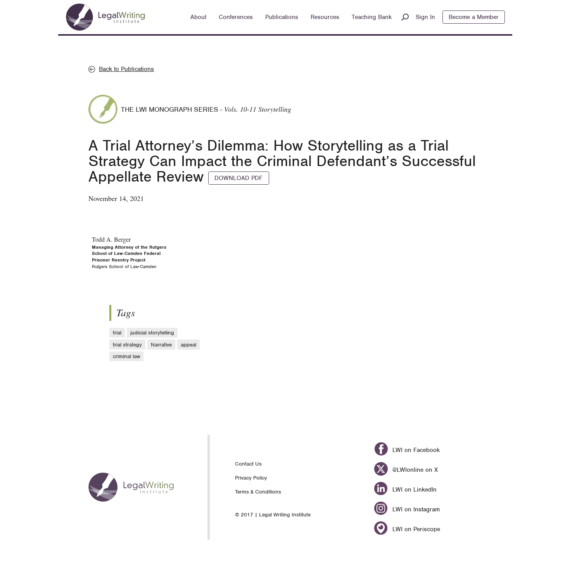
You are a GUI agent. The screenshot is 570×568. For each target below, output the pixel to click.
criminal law (126, 356)
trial (117, 332)
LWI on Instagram (414, 509)
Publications (281, 17)
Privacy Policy (251, 477)
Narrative (161, 344)
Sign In (425, 17)
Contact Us (248, 464)
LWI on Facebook (414, 450)
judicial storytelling (152, 332)
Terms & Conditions (258, 491)
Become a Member (474, 17)
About (198, 17)
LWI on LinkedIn (413, 490)
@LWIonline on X (413, 470)
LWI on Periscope (415, 529)
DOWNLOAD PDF (238, 178)
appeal (188, 344)
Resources (325, 17)
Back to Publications (126, 69)
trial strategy (127, 344)
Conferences (236, 17)
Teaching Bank (372, 17)
